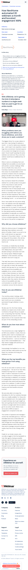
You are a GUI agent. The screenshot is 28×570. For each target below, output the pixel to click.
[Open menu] (25, 2)
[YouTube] (2, 498)
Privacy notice (19, 533)
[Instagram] (8, 498)
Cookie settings (19, 547)
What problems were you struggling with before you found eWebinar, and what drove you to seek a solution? (14, 57)
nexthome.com (6, 40)
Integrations (18, 513)
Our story (4, 510)
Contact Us (4, 536)
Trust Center (18, 549)
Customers (5, 6)
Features (17, 510)
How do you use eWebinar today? (11, 63)
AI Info (3, 538)
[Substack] (10, 498)
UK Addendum (19, 541)
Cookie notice (19, 544)
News (16, 518)
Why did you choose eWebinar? (10, 61)
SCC (16, 538)
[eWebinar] (5, 2)
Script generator (19, 516)
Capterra (12, 502)
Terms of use (18, 530)
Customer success (15, 6)
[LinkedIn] (5, 498)
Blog (2, 516)
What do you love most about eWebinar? (12, 65)
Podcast (3, 518)
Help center (4, 530)
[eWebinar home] (7, 486)
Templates (4, 533)
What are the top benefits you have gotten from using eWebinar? (13, 68)
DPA (16, 536)
